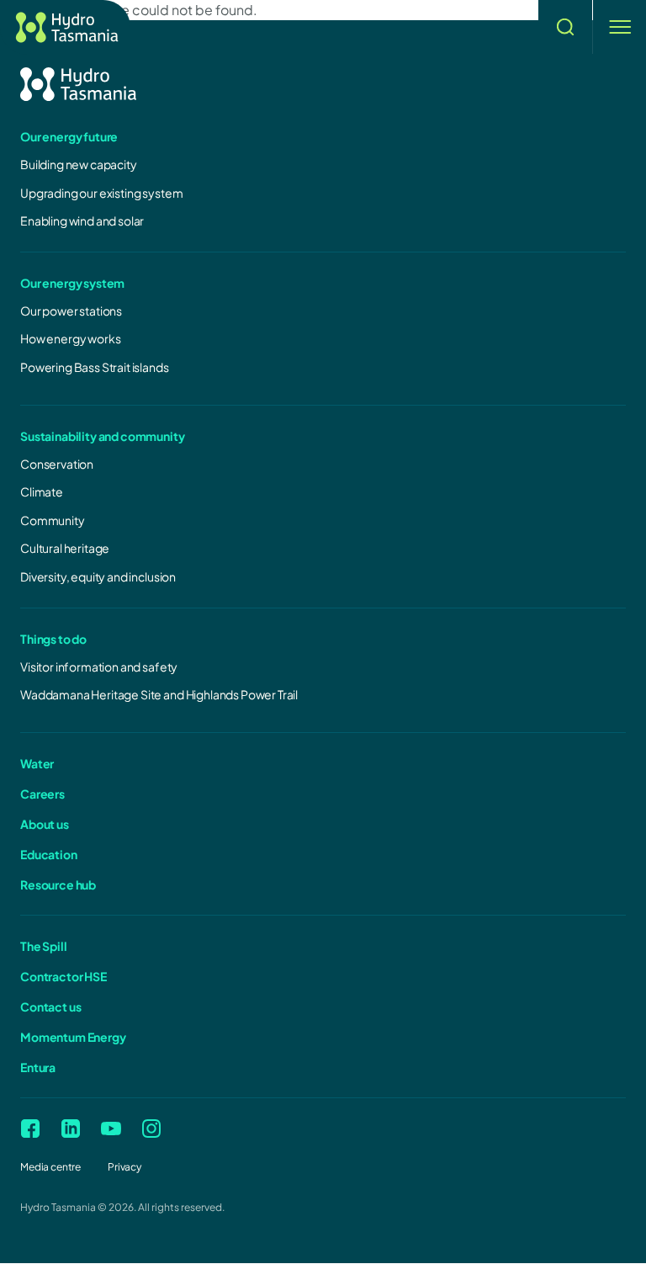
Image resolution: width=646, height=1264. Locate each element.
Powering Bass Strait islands (94, 366)
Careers (42, 793)
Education (48, 854)
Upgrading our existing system (101, 192)
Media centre (50, 1166)
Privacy (124, 1166)
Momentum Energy (73, 1036)
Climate (41, 491)
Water (37, 763)
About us (44, 823)
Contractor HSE (63, 976)
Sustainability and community (102, 435)
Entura (38, 1067)
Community (52, 520)
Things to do (53, 638)
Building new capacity (78, 164)
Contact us (50, 1006)
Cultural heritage (64, 547)
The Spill (43, 945)
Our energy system (72, 282)
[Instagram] (151, 1128)
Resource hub (58, 884)
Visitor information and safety (98, 666)
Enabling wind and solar (82, 220)
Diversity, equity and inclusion (98, 576)
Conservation (56, 463)
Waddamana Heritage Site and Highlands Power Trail (159, 694)
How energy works (70, 338)
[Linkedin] (71, 1128)
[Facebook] (30, 1128)
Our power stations (71, 310)
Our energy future (69, 136)
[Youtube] (111, 1128)
